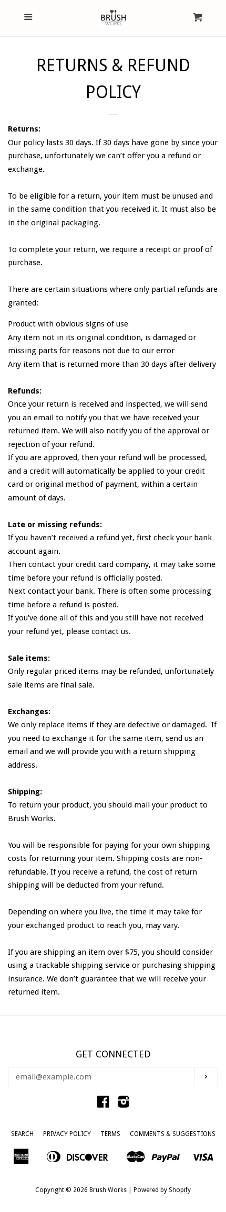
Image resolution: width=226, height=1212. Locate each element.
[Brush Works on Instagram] (123, 1104)
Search (22, 1134)
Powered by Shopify (162, 1190)
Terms (110, 1134)
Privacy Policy (67, 1134)
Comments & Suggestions (172, 1134)
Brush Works (108, 1190)
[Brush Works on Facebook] (103, 1104)
